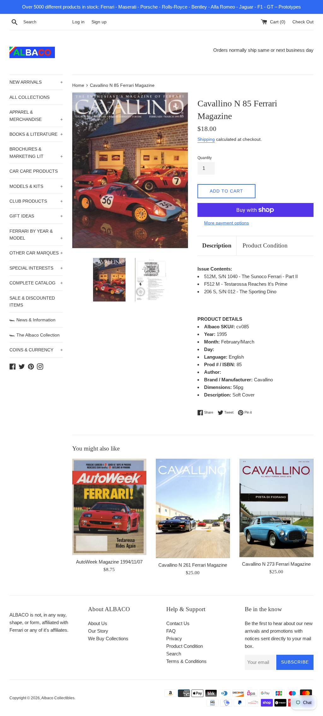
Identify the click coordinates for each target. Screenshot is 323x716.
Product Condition (265, 245)
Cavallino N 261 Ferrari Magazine (192, 565)
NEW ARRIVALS (36, 82)
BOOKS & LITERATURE (36, 134)
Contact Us (178, 623)
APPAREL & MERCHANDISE (36, 116)
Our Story (98, 631)
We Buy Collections (108, 638)
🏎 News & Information (32, 319)
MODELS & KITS (36, 186)
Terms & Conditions (186, 661)
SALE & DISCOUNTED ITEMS (32, 301)
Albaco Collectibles (57, 698)
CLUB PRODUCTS (36, 201)
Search (173, 653)
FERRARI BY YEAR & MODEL (36, 235)
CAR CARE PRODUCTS (33, 171)
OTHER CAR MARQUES (36, 252)
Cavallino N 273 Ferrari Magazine (276, 564)
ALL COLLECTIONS (29, 97)
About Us (97, 623)
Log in (78, 22)
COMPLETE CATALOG (36, 282)
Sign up (99, 22)
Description (217, 245)
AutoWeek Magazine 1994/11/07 (109, 561)
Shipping (206, 139)
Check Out (303, 22)
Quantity (204, 158)
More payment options (226, 222)
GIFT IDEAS (36, 215)
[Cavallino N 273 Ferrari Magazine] (276, 508)
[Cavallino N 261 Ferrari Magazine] (193, 508)
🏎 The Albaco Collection (34, 334)
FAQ (171, 631)
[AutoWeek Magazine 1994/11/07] (109, 507)
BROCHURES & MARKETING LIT (36, 152)
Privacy (174, 638)
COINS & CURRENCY (36, 349)
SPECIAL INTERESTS (36, 268)
